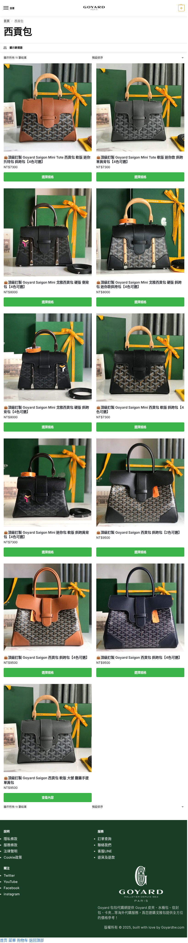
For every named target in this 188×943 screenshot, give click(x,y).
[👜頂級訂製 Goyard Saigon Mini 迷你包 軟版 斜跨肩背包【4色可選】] (48, 482)
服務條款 (10, 845)
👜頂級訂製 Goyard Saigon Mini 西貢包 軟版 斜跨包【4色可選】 (140, 409)
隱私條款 (10, 839)
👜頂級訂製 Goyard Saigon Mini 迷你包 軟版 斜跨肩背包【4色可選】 (46, 534)
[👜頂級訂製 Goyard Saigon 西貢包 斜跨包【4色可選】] (48, 608)
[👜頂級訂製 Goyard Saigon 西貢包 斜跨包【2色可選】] (140, 482)
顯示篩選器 (16, 47)
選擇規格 (48, 177)
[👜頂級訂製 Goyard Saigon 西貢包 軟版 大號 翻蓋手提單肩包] (48, 728)
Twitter (9, 875)
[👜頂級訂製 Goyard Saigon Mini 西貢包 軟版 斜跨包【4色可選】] (140, 357)
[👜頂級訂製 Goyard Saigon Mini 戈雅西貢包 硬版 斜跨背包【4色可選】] (48, 357)
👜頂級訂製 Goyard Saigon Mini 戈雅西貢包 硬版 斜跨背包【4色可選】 (46, 409)
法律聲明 (10, 851)
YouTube (11, 882)
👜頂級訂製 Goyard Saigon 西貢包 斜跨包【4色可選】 (46, 657)
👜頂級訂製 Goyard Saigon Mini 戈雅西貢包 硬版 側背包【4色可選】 (46, 284)
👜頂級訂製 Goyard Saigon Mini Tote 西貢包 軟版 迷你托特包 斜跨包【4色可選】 (47, 159)
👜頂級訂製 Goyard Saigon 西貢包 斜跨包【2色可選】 (139, 532)
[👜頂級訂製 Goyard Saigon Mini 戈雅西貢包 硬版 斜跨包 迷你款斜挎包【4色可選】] (140, 232)
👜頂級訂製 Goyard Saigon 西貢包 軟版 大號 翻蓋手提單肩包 (46, 780)
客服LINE (105, 851)
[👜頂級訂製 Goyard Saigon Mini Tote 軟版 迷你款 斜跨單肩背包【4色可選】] (140, 107)
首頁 (7, 21)
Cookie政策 (13, 857)
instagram (12, 894)
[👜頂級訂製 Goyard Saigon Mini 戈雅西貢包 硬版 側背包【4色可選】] (48, 232)
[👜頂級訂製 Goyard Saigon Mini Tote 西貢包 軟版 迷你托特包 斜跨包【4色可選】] (48, 107)
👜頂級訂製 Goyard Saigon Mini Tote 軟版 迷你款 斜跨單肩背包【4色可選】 (139, 159)
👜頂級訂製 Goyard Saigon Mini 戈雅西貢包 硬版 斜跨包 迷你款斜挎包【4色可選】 (139, 284)
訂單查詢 (104, 839)
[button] (181, 8)
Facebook (11, 888)
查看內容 (48, 797)
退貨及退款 (106, 857)
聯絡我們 (104, 845)
